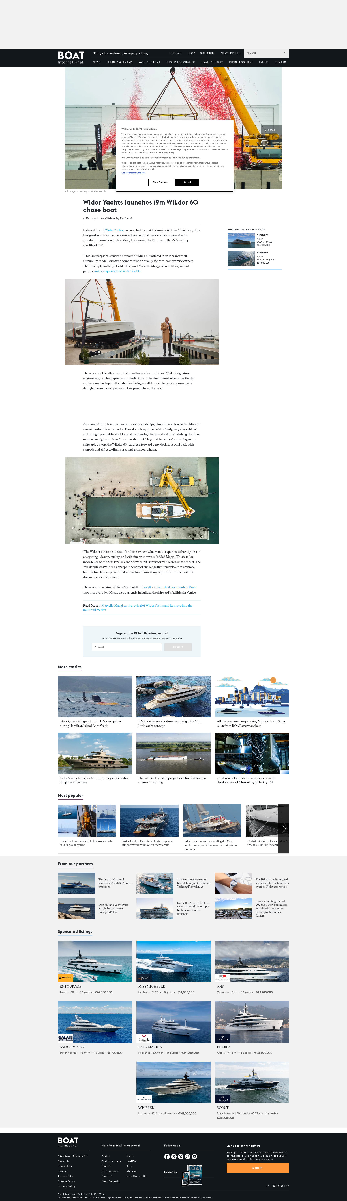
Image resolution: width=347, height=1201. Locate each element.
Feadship (144, 1052)
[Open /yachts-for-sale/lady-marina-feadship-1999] (173, 1022)
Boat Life (107, 1176)
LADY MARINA (150, 1047)
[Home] (74, 58)
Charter (107, 1166)
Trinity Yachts (68, 1052)
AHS (220, 986)
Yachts (106, 1156)
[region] (175, 156)
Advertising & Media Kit (73, 1156)
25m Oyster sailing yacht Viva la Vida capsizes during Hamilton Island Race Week (90, 723)
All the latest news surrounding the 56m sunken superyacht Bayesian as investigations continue (211, 845)
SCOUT (223, 1108)
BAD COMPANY (72, 1047)
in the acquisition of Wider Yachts (117, 271)
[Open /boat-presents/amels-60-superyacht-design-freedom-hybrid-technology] (155, 908)
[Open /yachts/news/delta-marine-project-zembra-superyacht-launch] (95, 753)
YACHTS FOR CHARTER (181, 62)
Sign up (257, 1168)
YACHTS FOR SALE (150, 62)
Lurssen (143, 1113)
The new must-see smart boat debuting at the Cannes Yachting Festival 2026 (193, 883)
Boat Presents (110, 1181)
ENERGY (224, 1047)
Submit (178, 647)
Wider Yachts (114, 230)
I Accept (187, 182)
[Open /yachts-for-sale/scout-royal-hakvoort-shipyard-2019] (252, 1082)
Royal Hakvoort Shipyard (232, 1113)
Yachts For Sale (111, 1161)
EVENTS (263, 62)
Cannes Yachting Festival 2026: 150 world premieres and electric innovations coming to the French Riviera (271, 908)
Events (130, 1156)
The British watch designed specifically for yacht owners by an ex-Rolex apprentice (272, 883)
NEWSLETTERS (230, 53)
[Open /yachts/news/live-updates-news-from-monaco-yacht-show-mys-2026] (252, 696)
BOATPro (131, 1161)
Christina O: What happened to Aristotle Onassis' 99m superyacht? (271, 843)
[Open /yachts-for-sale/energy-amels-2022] (252, 1022)
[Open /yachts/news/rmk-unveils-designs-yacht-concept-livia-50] (173, 696)
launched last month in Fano (176, 587)
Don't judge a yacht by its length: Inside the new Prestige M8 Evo (113, 908)
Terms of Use (66, 1176)
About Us (63, 1161)
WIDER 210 (262, 234)
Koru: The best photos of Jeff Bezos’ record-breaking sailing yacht (86, 843)
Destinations (110, 1171)
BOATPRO (280, 62)
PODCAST (176, 53)
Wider (260, 239)
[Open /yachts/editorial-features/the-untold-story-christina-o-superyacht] (275, 821)
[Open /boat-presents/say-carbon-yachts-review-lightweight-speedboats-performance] (76, 883)
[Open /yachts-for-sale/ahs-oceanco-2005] (252, 961)
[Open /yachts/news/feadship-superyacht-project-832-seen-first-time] (173, 753)
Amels (63, 992)
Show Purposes (160, 182)
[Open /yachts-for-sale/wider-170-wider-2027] (241, 258)
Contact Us (65, 1166)
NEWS (96, 62)
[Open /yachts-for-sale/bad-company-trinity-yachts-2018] (95, 1022)
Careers (63, 1171)
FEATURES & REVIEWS (119, 62)
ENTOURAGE (70, 986)
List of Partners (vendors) (133, 172)
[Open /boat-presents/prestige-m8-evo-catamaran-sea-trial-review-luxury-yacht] (76, 908)
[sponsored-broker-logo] (65, 981)
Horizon (143, 992)
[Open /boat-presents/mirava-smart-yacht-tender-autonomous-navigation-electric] (155, 883)
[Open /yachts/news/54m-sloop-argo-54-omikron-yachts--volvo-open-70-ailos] (252, 753)
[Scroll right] (283, 828)
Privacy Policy (67, 1186)
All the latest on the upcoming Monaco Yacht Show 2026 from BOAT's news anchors (251, 723)
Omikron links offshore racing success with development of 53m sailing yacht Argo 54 (246, 780)
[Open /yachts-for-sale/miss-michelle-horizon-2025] (173, 961)
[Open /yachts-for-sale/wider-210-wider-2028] (241, 240)
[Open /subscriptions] (188, 1176)
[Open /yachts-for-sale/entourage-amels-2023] (95, 961)
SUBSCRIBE (207, 53)
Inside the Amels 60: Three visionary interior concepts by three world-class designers (193, 908)
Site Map (131, 1171)
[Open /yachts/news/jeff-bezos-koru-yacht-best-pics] (87, 821)
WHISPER (146, 1108)
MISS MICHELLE (151, 986)
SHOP (191, 53)
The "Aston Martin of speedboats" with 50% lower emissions (115, 883)
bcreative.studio (136, 1176)
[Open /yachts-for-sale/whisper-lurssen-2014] (173, 1082)
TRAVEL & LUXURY (212, 62)
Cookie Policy (66, 1181)
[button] (271, 129)
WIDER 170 (262, 252)
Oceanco (223, 992)
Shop (129, 1166)
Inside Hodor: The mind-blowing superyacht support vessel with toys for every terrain (148, 843)
